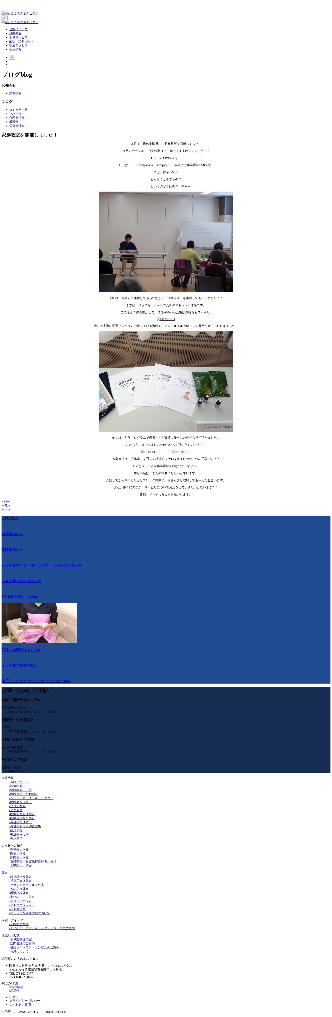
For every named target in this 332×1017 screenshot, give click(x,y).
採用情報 (15, 49)
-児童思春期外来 (20, 880)
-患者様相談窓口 (20, 822)
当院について (18, 29)
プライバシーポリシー (24, 1000)
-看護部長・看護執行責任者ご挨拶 (32, 861)
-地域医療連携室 (20, 939)
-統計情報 (15, 830)
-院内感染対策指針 (22, 818)
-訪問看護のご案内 (22, 943)
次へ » (6, 509)
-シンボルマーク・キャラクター (31, 798)
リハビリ (15, 113)
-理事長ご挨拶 (19, 849)
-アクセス (15, 810)
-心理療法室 (17, 909)
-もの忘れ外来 (19, 888)
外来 (5, 872)
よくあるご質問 (20, 1004)
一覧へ (6, 505)
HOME (13, 997)
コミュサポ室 (18, 109)
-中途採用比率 (19, 834)
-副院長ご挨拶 (19, 857)
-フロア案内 (17, 806)
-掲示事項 (15, 838)
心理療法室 (17, 117)
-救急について (19, 951)
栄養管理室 (17, 125)
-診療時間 (15, 786)
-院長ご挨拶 (17, 853)
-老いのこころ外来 (22, 897)
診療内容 (15, 33)
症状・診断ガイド (21, 41)
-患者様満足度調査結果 (25, 826)
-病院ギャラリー (20, 802)
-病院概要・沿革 (20, 790)
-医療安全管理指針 (22, 814)
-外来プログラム (20, 901)
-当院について (19, 782)
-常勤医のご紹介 (20, 865)
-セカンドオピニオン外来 (26, 884)
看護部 (13, 121)
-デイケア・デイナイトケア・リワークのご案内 (42, 928)
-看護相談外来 (19, 893)
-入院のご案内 (19, 924)
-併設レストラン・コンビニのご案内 (34, 947)
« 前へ (6, 501)
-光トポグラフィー (22, 905)
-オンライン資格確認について (29, 913)
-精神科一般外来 (20, 876)
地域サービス (18, 37)
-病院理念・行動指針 (23, 794)
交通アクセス (18, 45)
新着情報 (15, 93)
